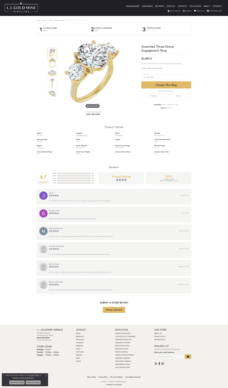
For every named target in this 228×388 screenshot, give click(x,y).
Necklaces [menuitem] (80, 340)
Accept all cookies (33, 382)
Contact (217, 6)
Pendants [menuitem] (79, 343)
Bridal (50, 20)
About (207, 6)
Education (195, 6)
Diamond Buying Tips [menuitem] (123, 340)
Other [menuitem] (78, 361)
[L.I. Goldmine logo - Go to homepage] (21, 8)
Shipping (154, 96)
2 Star (54, 180)
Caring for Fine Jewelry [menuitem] (124, 355)
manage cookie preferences (23, 378)
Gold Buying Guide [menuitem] (122, 367)
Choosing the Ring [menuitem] (122, 343)
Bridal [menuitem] (78, 333)
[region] (92, 73)
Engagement (133, 6)
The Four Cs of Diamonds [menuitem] (125, 336)
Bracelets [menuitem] (80, 336)
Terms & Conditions (116, 377)
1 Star (54, 183)
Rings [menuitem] (78, 349)
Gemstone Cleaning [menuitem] (123, 361)
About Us (158, 333)
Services (182, 6)
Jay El (51, 193)
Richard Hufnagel (56, 282)
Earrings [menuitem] (79, 346)
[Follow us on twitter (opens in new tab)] (155, 363)
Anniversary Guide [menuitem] (122, 364)
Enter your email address (164, 352)
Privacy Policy (160, 336)
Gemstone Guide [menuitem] (121, 349)
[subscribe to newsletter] (188, 356)
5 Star (54, 173)
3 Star (54, 178)
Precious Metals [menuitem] (121, 352)
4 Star (54, 176)
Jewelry (171, 6)
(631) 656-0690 (93, 114)
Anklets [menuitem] (79, 355)
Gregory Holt (54, 210)
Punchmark (118, 385)
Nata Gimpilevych (56, 228)
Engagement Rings (60, 20)
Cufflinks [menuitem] (80, 352)
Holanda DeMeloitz (56, 246)
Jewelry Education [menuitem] (122, 333)
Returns (179, 96)
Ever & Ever (118, 135)
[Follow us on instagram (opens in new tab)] (162, 363)
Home (38, 20)
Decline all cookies (17, 382)
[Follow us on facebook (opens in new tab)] (159, 363)
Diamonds (147, 6)
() (93, 173)
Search (45, 30)
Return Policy (159, 340)
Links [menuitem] (78, 358)
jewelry (44, 20)
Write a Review (114, 309)
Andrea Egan (54, 264)
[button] (174, 11)
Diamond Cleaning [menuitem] (122, 358)
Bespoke (159, 6)
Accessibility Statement (133, 377)
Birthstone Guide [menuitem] (122, 346)
